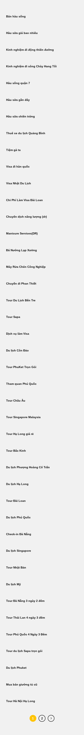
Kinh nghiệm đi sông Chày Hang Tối (31, 66)
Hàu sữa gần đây (18, 99)
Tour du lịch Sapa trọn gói (24, 651)
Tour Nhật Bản (16, 567)
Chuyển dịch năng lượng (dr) (26, 216)
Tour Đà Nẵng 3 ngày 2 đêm (25, 600)
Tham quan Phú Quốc (21, 383)
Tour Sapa (13, 317)
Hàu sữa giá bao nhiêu (22, 33)
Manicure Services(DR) (22, 233)
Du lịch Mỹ (13, 584)
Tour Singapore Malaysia (23, 417)
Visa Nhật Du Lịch (18, 183)
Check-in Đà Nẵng (18, 534)
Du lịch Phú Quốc (18, 517)
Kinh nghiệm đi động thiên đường (30, 49)
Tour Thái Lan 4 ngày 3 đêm (25, 617)
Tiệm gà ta (13, 150)
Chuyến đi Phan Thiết (21, 283)
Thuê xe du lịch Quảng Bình (25, 133)
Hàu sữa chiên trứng (20, 116)
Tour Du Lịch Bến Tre (20, 300)
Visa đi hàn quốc (18, 166)
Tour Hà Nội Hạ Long (20, 701)
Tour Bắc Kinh (16, 450)
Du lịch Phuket (16, 667)
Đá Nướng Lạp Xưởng (21, 250)
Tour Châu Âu (15, 400)
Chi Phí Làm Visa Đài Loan (24, 200)
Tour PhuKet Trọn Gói (21, 367)
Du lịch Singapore (18, 550)
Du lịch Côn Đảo (17, 350)
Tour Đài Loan (16, 500)
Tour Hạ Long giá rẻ (20, 434)
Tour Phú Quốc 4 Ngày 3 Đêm (26, 634)
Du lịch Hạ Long (17, 484)
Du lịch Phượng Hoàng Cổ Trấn (28, 467)
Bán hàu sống (16, 16)
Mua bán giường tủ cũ (21, 684)
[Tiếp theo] (51, 718)
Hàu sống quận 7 (18, 83)
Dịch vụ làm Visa (17, 333)
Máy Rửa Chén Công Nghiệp (26, 266)
